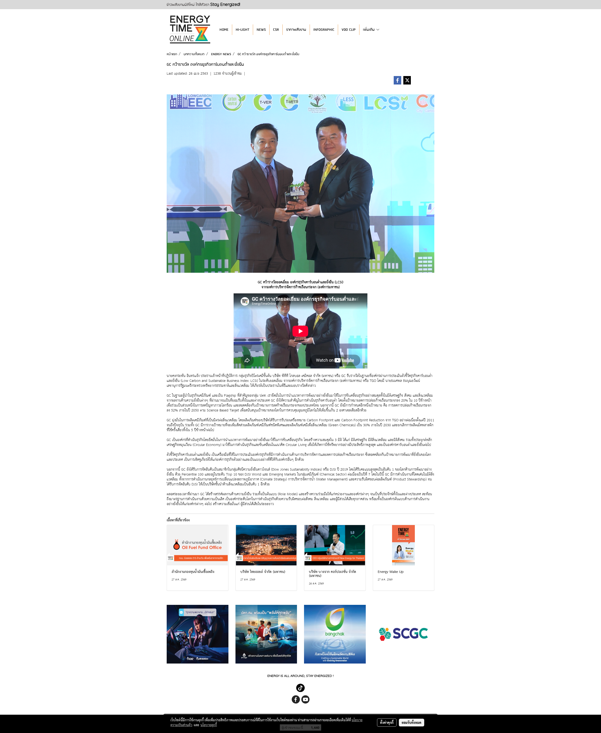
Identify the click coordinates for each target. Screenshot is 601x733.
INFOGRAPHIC (323, 30)
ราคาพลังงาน (296, 30)
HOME (224, 30)
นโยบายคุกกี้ (208, 725)
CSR (276, 30)
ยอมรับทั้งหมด (411, 722)
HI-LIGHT (242, 30)
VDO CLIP (349, 30)
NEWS (261, 30)
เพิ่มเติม (369, 30)
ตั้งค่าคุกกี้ (386, 722)
